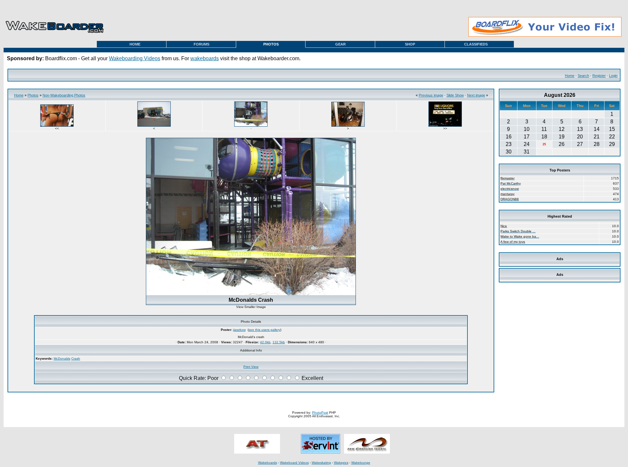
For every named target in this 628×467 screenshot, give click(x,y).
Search (583, 76)
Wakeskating (321, 462)
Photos (33, 95)
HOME (135, 44)
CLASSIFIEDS (476, 44)
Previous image (431, 95)
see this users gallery (264, 330)
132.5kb (278, 342)
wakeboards (204, 58)
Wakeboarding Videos (134, 58)
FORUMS (201, 44)
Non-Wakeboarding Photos (64, 95)
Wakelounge (360, 462)
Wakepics (341, 462)
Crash (75, 358)
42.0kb (265, 342)
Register (599, 76)
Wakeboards (267, 462)
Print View (250, 366)
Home (569, 76)
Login (613, 76)
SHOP (410, 44)
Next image (476, 95)
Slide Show (455, 95)
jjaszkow (239, 330)
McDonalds (62, 358)
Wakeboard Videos (294, 462)
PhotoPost (320, 412)
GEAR (340, 44)
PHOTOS (271, 44)
